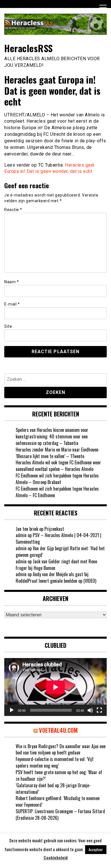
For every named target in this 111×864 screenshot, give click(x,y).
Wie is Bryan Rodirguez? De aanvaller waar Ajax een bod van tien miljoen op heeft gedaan (61, 749)
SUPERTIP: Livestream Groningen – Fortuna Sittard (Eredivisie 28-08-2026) (60, 814)
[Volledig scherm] (99, 710)
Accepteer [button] (96, 849)
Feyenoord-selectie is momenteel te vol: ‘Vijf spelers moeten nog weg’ (55, 762)
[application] (55, 687)
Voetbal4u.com (58, 730)
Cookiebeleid (56, 858)
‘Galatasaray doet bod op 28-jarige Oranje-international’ (53, 788)
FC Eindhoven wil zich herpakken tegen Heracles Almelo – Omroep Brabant (57, 478)
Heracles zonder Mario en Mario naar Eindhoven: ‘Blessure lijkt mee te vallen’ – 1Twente (57, 453)
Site (8, 326)
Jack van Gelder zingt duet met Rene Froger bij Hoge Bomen (56, 564)
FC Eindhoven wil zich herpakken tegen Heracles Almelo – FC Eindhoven (57, 492)
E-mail (12, 304)
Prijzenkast (54, 528)
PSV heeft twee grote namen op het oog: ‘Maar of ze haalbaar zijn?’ (59, 775)
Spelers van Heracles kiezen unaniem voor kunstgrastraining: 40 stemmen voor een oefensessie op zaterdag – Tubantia (52, 436)
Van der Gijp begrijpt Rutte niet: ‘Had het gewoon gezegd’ (60, 551)
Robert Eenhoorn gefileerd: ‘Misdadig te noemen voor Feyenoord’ (58, 801)
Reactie (13, 209)
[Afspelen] (12, 710)
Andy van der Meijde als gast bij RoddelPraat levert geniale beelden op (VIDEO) (56, 577)
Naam (11, 282)
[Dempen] (90, 710)
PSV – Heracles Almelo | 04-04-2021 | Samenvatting (58, 538)
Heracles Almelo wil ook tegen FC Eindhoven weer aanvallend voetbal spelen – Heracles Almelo (58, 465)
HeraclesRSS (28, 48)
